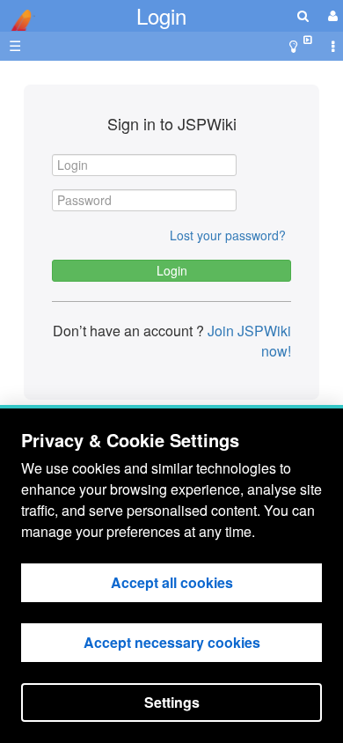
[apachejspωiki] (17, 15)
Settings (172, 702)
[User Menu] (330, 15)
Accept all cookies (172, 582)
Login (161, 15)
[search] (303, 15)
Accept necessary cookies (172, 642)
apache (17, 20)
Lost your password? (228, 235)
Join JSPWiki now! (247, 340)
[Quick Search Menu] (303, 15)
